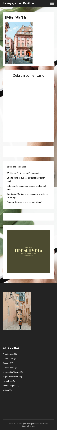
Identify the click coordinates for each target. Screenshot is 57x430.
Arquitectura (8, 354)
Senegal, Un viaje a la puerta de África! (24, 202)
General (6, 363)
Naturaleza (7, 381)
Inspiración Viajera (10, 376)
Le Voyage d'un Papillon (18, 3)
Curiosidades (8, 358)
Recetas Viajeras (9, 385)
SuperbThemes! (28, 426)
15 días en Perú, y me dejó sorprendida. (24, 173)
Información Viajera (11, 372)
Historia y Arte (9, 367)
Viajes (5, 390)
